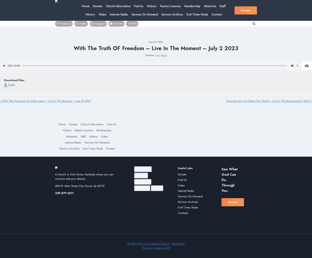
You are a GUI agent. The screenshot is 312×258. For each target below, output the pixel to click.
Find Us (138, 6)
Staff (223, 6)
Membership (192, 6)
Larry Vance (161, 55)
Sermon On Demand (145, 14)
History (90, 14)
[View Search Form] (254, 24)
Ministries (210, 6)
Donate (97, 6)
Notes (11, 85)
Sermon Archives (172, 14)
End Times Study (197, 14)
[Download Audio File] (307, 65)
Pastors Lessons (170, 6)
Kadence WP (162, 248)
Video (102, 14)
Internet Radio (119, 14)
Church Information (118, 6)
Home (86, 6)
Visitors (152, 6)
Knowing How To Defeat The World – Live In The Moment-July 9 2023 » (269, 101)
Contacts (183, 213)
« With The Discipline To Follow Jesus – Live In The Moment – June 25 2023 (45, 101)
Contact (217, 14)
